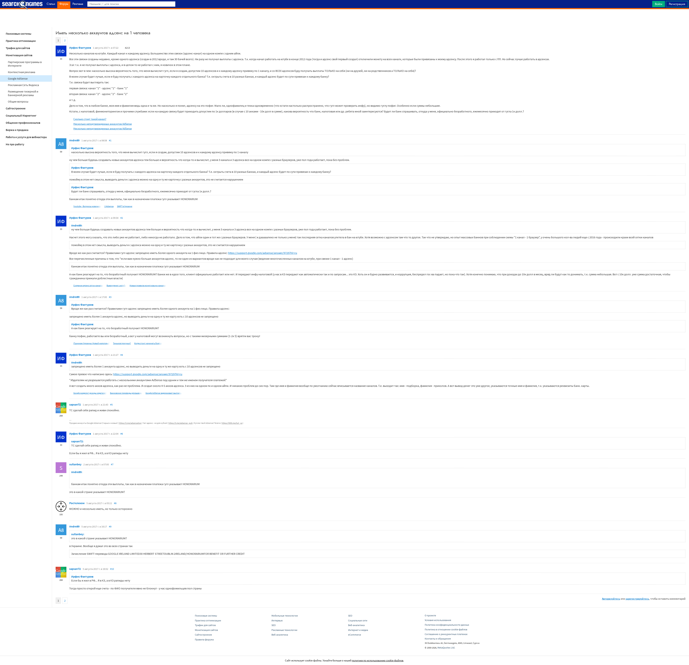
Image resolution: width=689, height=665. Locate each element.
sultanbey (75, 464)
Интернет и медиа (358, 630)
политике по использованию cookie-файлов (377, 660)
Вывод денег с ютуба (116, 285)
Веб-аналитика (279, 634)
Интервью (277, 620)
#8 (115, 503)
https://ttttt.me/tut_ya (232, 423)
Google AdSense (18, 78)
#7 (112, 464)
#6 (121, 433)
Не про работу (15, 144)
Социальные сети (357, 620)
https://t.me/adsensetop (130, 423)
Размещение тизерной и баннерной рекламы (23, 93)
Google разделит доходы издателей (90, 393)
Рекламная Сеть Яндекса (23, 85)
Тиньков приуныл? (122, 343)
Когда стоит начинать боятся (148, 343)
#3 (110, 297)
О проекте (430, 615)
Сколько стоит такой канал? (89, 119)
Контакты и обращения (438, 638)
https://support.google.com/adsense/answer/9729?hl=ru (262, 253)
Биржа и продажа (17, 130)
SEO (273, 625)
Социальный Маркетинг (21, 115)
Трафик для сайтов (18, 48)
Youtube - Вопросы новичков (87, 206)
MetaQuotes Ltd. (446, 647)
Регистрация (677, 4)
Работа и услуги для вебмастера (26, 137)
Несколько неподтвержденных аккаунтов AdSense (102, 124)
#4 (121, 354)
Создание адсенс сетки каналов (88, 285)
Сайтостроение (15, 108)
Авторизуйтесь (611, 598)
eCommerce (354, 634)
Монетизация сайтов (19, 55)
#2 (121, 217)
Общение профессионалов (23, 122)
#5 (111, 404)
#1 (110, 140)
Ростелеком (77, 503)
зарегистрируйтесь (637, 598)
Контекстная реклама (21, 72)
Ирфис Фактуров (80, 47)
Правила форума (204, 639)
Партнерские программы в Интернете (25, 63)
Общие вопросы (18, 101)
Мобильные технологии (284, 615)
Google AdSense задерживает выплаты (164, 393)
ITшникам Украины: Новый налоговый (91, 343)
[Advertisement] (344, 18)
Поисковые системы (18, 33)
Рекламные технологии (284, 630)
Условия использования (438, 620)
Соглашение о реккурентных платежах (446, 634)
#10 (112, 569)
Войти (658, 4)
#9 (110, 526)
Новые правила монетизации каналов (148, 285)
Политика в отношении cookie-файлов (446, 629)
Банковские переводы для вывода (126, 393)
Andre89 (74, 140)
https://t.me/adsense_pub (180, 423)
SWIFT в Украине (124, 206)
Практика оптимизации (21, 41)
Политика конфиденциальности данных (447, 624)
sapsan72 (75, 404)
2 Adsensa (109, 206)
